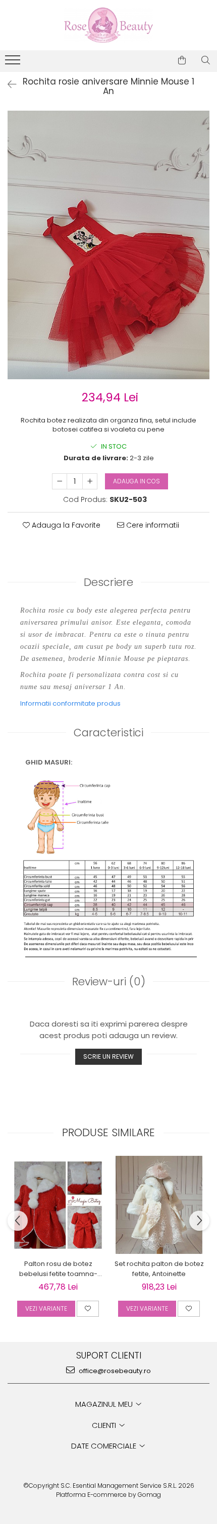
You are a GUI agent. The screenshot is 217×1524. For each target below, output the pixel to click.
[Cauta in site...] (205, 60)
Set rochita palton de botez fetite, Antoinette (159, 1269)
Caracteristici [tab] (108, 732)
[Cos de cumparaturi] (182, 60)
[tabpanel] (108, 245)
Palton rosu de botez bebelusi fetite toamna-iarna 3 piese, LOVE (58, 1269)
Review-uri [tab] (108, 981)
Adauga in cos (136, 481)
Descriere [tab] (108, 582)
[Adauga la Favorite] (88, 1309)
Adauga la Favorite (65, 525)
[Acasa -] (108, 25)
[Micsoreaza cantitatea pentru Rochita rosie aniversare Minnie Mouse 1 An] (59, 481)
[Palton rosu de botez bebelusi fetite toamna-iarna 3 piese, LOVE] (58, 1205)
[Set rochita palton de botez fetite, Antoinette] (159, 1205)
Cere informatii (151, 525)
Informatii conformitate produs (70, 703)
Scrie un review (108, 1056)
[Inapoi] (7, 84)
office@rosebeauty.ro (114, 1371)
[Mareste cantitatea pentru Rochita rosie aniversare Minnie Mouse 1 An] (89, 481)
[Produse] (14, 62)
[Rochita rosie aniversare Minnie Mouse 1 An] (108, 245)
